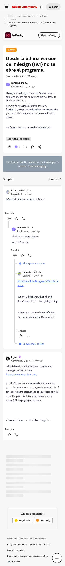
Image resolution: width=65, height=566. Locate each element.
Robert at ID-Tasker (21, 190)
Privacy (47, 544)
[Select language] (42, 7)
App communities (26, 16)
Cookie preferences (15, 550)
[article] (32, 204)
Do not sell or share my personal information (27, 556)
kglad (14, 356)
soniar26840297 (19, 82)
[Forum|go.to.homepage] (24, 6)
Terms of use (35, 544)
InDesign (43, 16)
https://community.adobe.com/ (21, 374)
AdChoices (15, 561)
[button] (6, 7)
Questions (12, 19)
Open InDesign (49, 35)
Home (10, 16)
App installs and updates (19, 138)
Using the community (17, 544)
